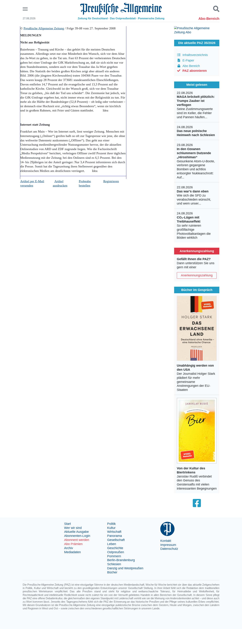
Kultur (111, 528)
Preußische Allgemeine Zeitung (44, 28)
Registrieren (111, 181)
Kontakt (165, 541)
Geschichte (115, 548)
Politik (111, 524)
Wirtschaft (114, 531)
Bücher (112, 572)
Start (67, 524)
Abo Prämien (73, 544)
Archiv (68, 548)
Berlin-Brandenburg (121, 560)
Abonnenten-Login (77, 536)
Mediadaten (72, 552)
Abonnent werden (76, 540)
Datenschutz (169, 549)
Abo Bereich (190, 66)
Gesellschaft (116, 540)
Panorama (114, 536)
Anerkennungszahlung (197, 275)
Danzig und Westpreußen (125, 568)
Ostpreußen (115, 552)
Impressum (168, 545)
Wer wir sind (73, 528)
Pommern (114, 556)
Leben (111, 544)
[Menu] (26, 9)
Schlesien (114, 564)
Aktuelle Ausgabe (76, 531)
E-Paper (187, 60)
